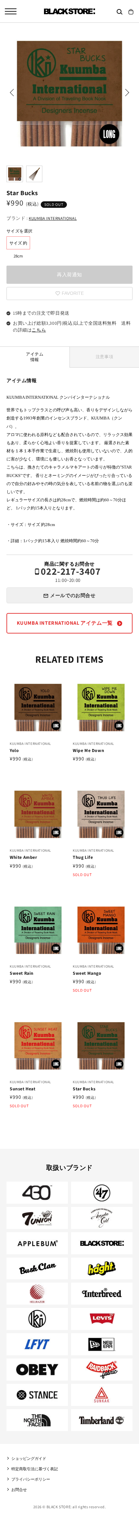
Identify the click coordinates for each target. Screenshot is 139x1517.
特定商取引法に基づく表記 (34, 1468)
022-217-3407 (71, 574)
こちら (39, 330)
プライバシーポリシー (30, 1479)
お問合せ (19, 1489)
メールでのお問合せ (72, 595)
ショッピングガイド (28, 1458)
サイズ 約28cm (18, 244)
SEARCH (119, 11)
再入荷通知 (69, 274)
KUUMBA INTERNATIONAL (53, 218)
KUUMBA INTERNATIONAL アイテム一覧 (65, 623)
